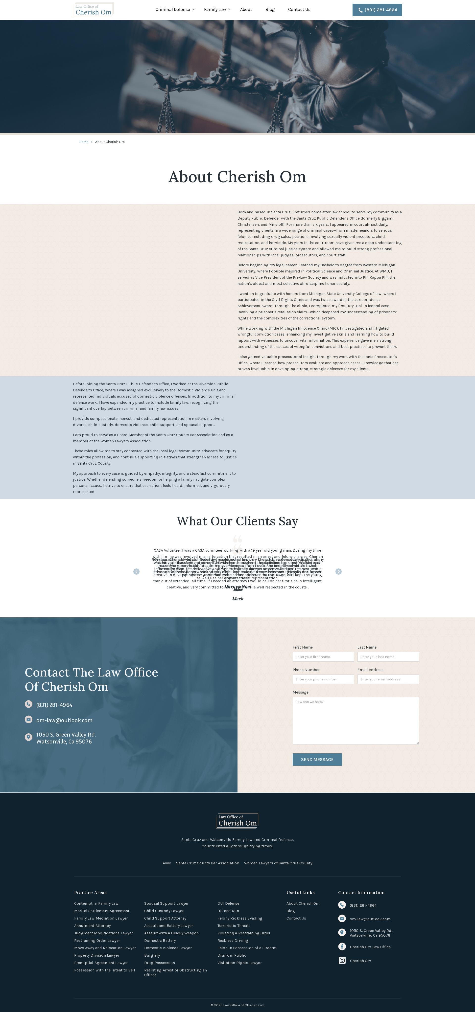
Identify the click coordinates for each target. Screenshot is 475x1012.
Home (83, 142)
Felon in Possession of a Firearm (247, 947)
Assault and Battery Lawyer (168, 925)
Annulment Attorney (92, 925)
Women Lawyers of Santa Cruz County (278, 863)
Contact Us (299, 9)
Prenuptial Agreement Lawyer (101, 962)
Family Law (215, 9)
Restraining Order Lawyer (97, 940)
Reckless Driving (232, 940)
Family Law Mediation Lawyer (101, 918)
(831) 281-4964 (381, 10)
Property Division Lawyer (96, 955)
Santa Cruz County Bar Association (207, 863)
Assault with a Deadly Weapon (171, 933)
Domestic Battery (160, 940)
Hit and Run (228, 910)
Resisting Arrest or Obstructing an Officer (175, 972)
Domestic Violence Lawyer (168, 947)
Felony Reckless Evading (239, 918)
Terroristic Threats (234, 925)
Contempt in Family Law (96, 903)
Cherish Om (360, 960)
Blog (270, 9)
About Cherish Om (303, 903)
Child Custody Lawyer (164, 910)
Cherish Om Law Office (370, 947)
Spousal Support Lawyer (166, 903)
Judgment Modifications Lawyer (103, 933)
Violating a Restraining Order (244, 933)
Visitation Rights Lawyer (239, 962)
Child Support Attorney (165, 918)
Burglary (152, 955)
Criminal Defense (173, 9)
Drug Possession (159, 962)
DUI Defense (228, 903)
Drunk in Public (231, 955)
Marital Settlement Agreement (101, 910)
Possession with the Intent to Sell (104, 970)
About (246, 9)
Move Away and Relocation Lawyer (105, 947)
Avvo (167, 863)
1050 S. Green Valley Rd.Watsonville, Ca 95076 (66, 738)
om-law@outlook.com (64, 720)
